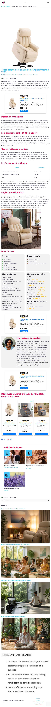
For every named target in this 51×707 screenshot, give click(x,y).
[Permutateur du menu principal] (48, 2)
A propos (38, 698)
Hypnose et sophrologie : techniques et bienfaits (13, 508)
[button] (25, 2)
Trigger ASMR (15, 467)
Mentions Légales (38, 703)
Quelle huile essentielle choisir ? (11, 488)
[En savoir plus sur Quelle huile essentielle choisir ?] (14, 479)
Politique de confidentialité (38, 702)
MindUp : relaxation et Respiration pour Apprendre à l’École (15, 544)
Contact (38, 700)
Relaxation (35, 74)
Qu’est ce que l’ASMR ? (9, 465)
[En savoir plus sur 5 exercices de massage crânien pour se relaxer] (36, 457)
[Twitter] (5, 439)
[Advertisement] (25, 17)
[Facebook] (2, 439)
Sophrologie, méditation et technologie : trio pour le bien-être (16, 580)
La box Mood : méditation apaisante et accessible (13, 616)
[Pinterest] (7, 439)
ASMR (5, 467)
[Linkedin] (10, 439)
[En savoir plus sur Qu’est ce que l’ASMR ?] (14, 457)
